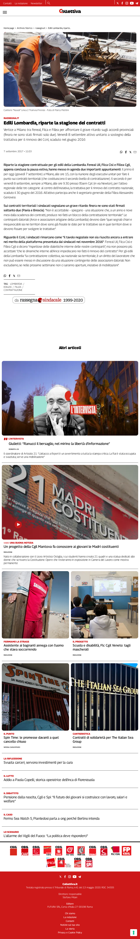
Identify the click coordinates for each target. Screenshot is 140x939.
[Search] (48, 3)
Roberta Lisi (14, 449)
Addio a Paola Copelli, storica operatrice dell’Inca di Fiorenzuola (49, 780)
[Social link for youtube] (132, 3)
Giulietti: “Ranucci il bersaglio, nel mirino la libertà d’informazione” (59, 444)
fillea (18, 286)
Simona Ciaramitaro (12, 747)
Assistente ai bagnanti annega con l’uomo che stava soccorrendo (34, 647)
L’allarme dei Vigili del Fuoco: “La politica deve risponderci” (46, 836)
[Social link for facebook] (122, 3)
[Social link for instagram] (126, 3)
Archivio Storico (24, 28)
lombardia (16, 283)
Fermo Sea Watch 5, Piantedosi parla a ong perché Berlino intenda (52, 818)
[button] (121, 152)
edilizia (8, 286)
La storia (70, 928)
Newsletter (36, 3)
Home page (9, 28)
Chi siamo (70, 913)
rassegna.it (40, 28)
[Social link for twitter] (117, 3)
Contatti (7, 3)
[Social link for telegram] (136, 3)
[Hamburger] (5, 12)
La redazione (21, 3)
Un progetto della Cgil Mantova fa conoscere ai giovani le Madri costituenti (61, 546)
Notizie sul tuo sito (69, 924)
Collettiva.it (70, 884)
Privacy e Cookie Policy (70, 932)
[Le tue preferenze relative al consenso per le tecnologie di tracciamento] (133, 932)
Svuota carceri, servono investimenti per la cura (38, 762)
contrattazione (13, 289)
